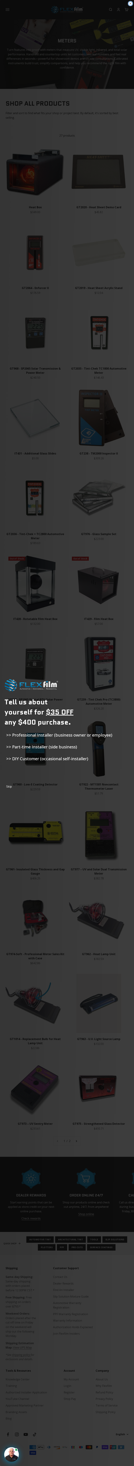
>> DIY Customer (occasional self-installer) (47, 758)
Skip (9, 786)
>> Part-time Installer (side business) (41, 747)
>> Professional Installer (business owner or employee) (59, 735)
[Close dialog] (130, 3)
